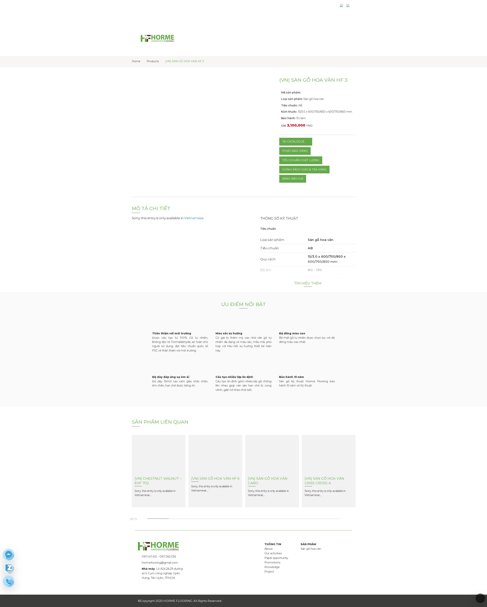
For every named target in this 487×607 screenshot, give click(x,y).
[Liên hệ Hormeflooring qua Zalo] (8, 568)
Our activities (273, 553)
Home (136, 61)
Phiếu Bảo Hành (295, 151)
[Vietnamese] (348, 7)
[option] (158, 478)
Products (153, 61)
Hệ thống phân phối (318, 7)
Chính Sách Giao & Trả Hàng (304, 169)
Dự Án (270, 7)
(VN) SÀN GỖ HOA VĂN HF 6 (215, 478)
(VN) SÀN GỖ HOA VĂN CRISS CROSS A (324, 480)
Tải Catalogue (293, 141)
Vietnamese (193, 218)
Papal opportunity (276, 558)
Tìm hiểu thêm (307, 283)
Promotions (272, 562)
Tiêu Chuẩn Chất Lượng (300, 160)
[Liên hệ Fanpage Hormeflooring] (8, 554)
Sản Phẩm (252, 7)
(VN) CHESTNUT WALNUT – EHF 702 (157, 480)
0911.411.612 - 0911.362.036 (159, 556)
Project (269, 571)
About (268, 548)
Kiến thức (288, 7)
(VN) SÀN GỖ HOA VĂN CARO (267, 480)
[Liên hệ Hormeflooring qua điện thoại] (8, 581)
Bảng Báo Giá (292, 178)
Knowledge (272, 567)
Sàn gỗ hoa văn (311, 548)
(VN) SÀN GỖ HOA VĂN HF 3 (184, 61)
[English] (342, 7)
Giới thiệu (231, 7)
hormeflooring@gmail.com (160, 562)
